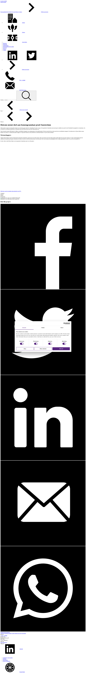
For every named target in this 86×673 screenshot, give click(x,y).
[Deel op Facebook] (43, 288)
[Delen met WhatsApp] (43, 631)
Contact (20, 11)
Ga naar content (4, 1)
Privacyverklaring (6, 661)
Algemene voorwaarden (8, 657)
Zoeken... (2, 99)
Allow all (61, 348)
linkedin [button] (21, 648)
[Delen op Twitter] (43, 374)
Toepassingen (5, 45)
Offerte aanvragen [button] (44, 11)
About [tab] (62, 327)
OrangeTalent (22, 671)
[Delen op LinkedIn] (43, 460)
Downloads (5, 660)
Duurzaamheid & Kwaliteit (6, 11)
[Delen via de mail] (43, 545)
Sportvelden (24, 42)
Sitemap (4, 658)
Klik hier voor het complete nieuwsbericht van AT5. (11, 191)
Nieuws (17, 11)
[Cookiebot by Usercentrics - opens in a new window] (64, 323)
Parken (23, 32)
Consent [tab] (24, 327)
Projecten (5, 43)
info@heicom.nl (22, 90)
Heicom (2, 2)
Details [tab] (43, 327)
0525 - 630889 (22, 80)
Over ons (13, 11)
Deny (25, 348)
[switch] (36, 344)
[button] (12, 59)
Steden (23, 22)
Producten (5, 44)
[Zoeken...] (26, 96)
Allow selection (43, 348)
